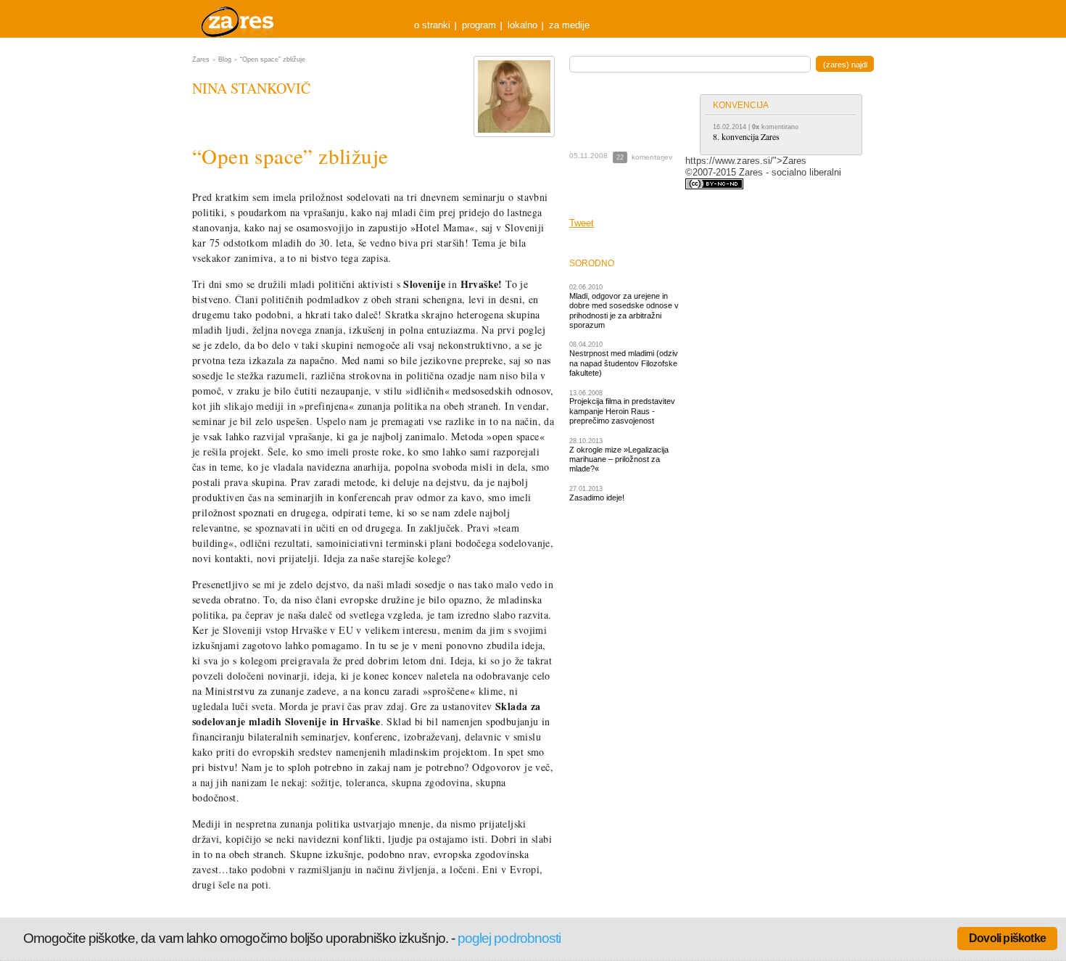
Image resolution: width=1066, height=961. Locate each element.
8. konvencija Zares (746, 136)
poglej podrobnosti (509, 938)
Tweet (581, 223)
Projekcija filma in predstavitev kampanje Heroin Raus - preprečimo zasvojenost (622, 411)
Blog (224, 59)
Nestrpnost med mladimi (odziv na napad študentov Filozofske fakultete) (623, 363)
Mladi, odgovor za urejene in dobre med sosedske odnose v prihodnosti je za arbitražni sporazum (624, 310)
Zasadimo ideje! (596, 497)
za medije (569, 25)
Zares (238, 19)
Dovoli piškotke (1007, 938)
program (479, 25)
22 (620, 157)
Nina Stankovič (251, 88)
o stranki (432, 25)
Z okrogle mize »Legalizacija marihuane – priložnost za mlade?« (619, 459)
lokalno (522, 25)
